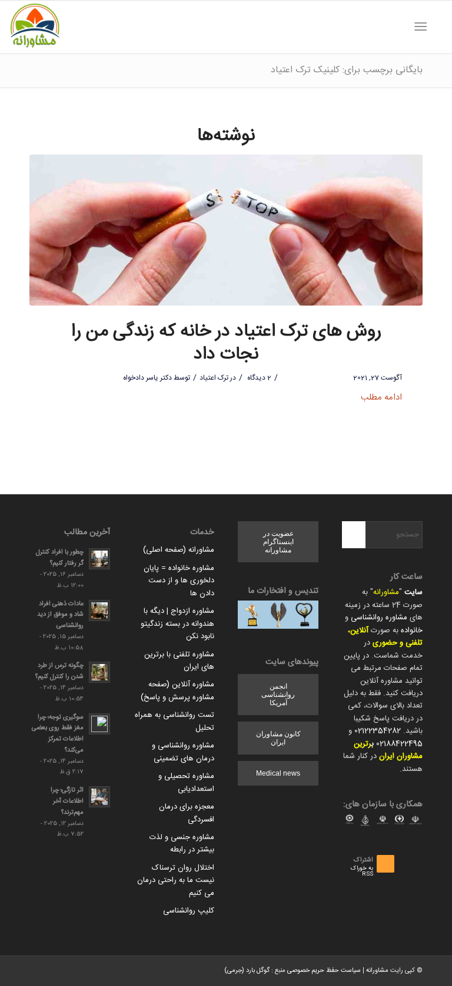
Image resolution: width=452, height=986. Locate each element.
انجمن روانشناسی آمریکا (278, 694)
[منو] (422, 27)
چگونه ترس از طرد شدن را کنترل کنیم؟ (59, 671)
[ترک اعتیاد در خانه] (226, 230)
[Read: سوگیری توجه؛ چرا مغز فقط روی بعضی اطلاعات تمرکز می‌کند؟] (99, 724)
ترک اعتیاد (214, 378)
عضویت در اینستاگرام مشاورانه (278, 541)
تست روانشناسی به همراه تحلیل (174, 721)
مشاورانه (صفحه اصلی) (178, 550)
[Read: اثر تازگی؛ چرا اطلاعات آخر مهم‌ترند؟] (99, 796)
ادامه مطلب (381, 397)
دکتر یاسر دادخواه (147, 378)
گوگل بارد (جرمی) (247, 970)
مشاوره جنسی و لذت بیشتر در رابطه (181, 843)
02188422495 (399, 743)
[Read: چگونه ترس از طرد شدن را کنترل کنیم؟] (99, 672)
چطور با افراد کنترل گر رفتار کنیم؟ (60, 557)
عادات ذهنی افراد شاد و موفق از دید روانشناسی (60, 615)
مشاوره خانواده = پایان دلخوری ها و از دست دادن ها (179, 581)
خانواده (412, 630)
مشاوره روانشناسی (379, 617)
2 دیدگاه (258, 378)
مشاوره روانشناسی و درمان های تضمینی (183, 751)
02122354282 (377, 731)
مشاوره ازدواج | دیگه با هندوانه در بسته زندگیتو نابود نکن (177, 624)
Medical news (278, 773)
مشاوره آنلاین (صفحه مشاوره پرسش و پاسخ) (177, 690)
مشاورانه (386, 592)
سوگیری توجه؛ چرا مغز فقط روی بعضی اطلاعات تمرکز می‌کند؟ (58, 734)
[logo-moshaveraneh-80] (35, 27)
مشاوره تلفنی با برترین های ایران (179, 660)
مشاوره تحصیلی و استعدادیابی (186, 782)
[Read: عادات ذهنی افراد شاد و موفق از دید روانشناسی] (99, 610)
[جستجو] (437, 27)
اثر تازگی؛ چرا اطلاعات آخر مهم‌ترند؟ (67, 801)
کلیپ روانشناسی (188, 910)
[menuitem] (437, 27)
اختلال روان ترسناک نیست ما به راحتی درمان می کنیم (175, 880)
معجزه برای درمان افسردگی (186, 813)
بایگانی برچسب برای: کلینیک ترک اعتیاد (347, 70)
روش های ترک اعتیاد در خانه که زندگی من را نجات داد (226, 343)
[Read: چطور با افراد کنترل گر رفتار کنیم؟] (99, 558)
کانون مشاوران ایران (278, 738)
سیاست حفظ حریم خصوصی (324, 970)
